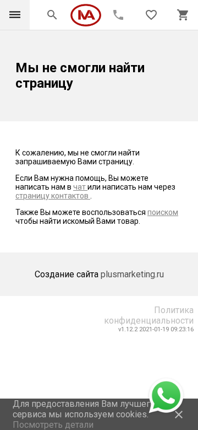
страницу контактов (52, 195)
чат (80, 186)
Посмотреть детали (53, 425)
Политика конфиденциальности (149, 315)
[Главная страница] (91, 15)
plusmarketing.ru (132, 274)
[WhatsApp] (165, 395)
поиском (162, 212)
